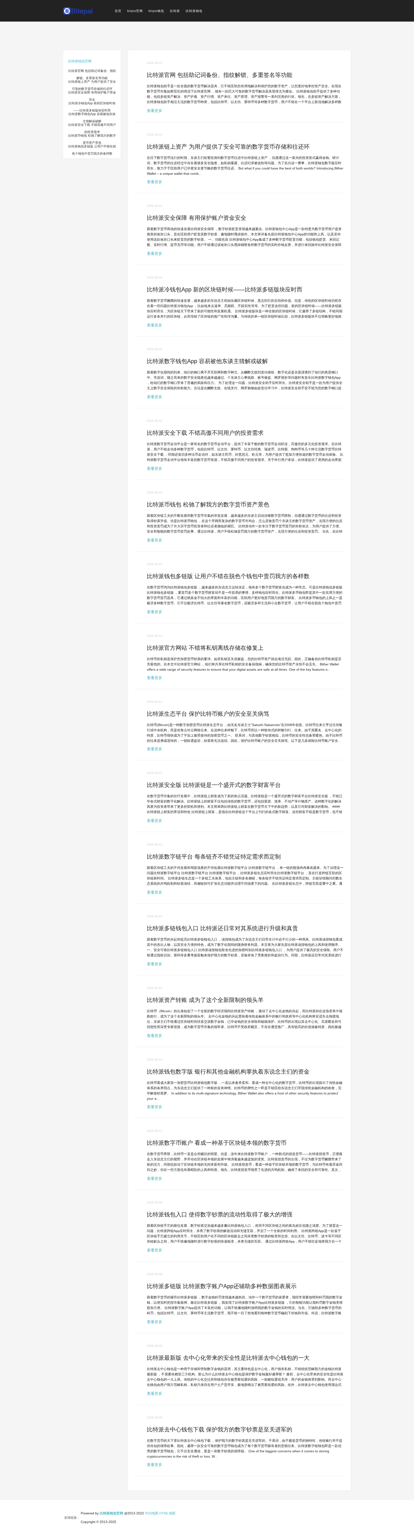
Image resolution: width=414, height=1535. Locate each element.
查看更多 (154, 111)
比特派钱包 (194, 11)
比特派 (175, 11)
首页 (118, 11)
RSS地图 (151, 1513)
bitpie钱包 (156, 11)
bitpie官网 (135, 11)
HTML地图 (167, 1513)
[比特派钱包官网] (78, 11)
